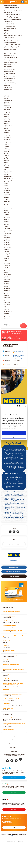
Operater (6, 265)
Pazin (5, 148)
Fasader (6, 231)
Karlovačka (6, 60)
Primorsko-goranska (8, 73)
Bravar (5, 219)
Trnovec (6, 183)
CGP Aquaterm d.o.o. (9, 713)
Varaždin (6, 187)
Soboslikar (6, 288)
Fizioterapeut (7, 233)
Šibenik (5, 181)
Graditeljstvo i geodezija (9, 16)
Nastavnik (6, 260)
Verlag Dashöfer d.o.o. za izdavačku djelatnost (13, 685)
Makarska (6, 134)
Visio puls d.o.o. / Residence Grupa (10, 679)
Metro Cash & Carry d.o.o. (18, 351)
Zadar (5, 199)
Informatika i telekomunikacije (10, 17)
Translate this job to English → (15, 571)
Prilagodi (13, 437)
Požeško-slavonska (8, 71)
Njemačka (6, 139)
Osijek (5, 146)
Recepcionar (7, 277)
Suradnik (6, 299)
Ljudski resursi (7, 21)
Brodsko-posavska (8, 55)
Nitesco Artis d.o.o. (12, 695)
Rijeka (5, 160)
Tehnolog (6, 304)
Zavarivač (6, 316)
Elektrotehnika (7, 12)
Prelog (5, 157)
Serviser (6, 283)
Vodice (5, 192)
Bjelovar (6, 98)
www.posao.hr (5, 339)
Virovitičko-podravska (9, 82)
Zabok (5, 197)
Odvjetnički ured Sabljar (9, 626)
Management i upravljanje (9, 23)
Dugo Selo (6, 109)
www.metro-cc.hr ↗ (14, 560)
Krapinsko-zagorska (8, 64)
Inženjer (6, 239)
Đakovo (5, 111)
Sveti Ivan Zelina (7, 178)
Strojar (5, 295)
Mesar (5, 256)
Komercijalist (7, 242)
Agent (5, 210)
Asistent (6, 214)
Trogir (5, 185)
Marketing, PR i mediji (9, 24)
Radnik (5, 276)
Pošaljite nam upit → (14, 835)
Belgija (5, 96)
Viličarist (6, 307)
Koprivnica (6, 121)
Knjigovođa (6, 240)
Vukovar (6, 195)
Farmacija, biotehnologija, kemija (11, 14)
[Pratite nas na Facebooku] (7, 761)
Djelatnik (6, 223)
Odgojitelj (6, 263)
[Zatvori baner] (25, 406)
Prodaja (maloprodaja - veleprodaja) (12, 35)
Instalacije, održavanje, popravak (11, 19)
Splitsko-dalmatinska (8, 78)
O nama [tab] (23, 410)
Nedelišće (6, 135)
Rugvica (6, 164)
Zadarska (6, 85)
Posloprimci (7, 325)
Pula (5, 158)
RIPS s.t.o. (13, 670)
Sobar (5, 286)
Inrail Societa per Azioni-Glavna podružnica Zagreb (12, 719)
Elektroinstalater (7, 230)
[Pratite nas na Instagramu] (16, 761)
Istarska (6, 59)
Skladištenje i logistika (9, 39)
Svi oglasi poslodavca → (14, 567)
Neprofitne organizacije (9, 28)
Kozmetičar (6, 247)
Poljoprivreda (7, 32)
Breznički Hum (7, 100)
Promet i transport (8, 37)
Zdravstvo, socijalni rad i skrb (10, 47)
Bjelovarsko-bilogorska (9, 53)
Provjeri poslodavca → (14, 576)
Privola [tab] (5, 410)
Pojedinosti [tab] (14, 410)
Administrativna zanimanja (10, 5)
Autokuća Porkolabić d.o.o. (11, 655)
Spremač (6, 292)
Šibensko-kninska (8, 75)
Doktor (5, 224)
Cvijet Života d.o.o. (11, 665)
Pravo (5, 33)
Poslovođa (6, 270)
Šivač (5, 300)
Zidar (5, 318)
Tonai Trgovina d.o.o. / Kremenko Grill (11, 621)
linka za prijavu (19, 517)
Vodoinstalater (7, 311)
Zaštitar (5, 315)
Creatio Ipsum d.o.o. (10, 617)
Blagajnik (6, 217)
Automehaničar (7, 216)
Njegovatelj (6, 261)
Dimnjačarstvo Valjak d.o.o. (9, 730)
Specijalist (6, 290)
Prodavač (6, 272)
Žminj (5, 204)
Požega (5, 155)
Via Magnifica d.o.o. (14, 725)
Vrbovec (6, 194)
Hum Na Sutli (7, 112)
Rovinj (5, 162)
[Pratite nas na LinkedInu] (12, 761)
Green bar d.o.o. (6, 646)
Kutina (5, 128)
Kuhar (5, 249)
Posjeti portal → (14, 777)
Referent (6, 279)
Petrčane (6, 149)
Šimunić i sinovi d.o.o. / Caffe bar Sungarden (12, 704)
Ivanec (5, 114)
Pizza (5, 267)
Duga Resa (6, 107)
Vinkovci (6, 190)
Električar (6, 228)
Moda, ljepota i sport (8, 26)
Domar (5, 226)
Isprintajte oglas (15, 544)
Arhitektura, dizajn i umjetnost (10, 7)
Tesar (5, 306)
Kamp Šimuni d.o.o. (7, 660)
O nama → (14, 827)
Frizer (5, 235)
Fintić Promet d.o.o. (9, 674)
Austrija (5, 95)
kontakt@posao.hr (6, 821)
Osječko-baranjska (8, 69)
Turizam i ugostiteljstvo (9, 42)
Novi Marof (6, 142)
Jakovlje (6, 116)
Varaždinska (7, 80)
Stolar (5, 293)
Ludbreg (6, 132)
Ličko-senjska (7, 66)
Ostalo (5, 30)
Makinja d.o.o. (9, 651)
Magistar (6, 253)
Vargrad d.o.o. (14, 636)
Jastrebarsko (7, 118)
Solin (5, 172)
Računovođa (7, 274)
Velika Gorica (7, 188)
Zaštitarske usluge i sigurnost (10, 46)
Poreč (5, 153)
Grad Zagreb (7, 87)
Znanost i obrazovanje (9, 49)
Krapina (6, 123)
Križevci (6, 126)
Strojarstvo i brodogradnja (10, 40)
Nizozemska (6, 137)
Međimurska (7, 67)
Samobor (6, 165)
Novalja (5, 141)
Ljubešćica (6, 130)
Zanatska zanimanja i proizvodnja (11, 44)
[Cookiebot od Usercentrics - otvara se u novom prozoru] (17, 406)
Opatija (5, 144)
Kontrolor (6, 246)
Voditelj (5, 309)
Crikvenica (6, 102)
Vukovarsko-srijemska (9, 83)
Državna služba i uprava (9, 9)
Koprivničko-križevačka (9, 62)
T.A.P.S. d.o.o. (11, 612)
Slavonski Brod (7, 171)
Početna (6, 324)
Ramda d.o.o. (6, 690)
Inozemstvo (6, 90)
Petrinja (5, 151)
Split (5, 174)
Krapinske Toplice (8, 125)
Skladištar (6, 284)
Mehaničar (6, 254)
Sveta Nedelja (7, 176)
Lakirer (5, 251)
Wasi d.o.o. (6, 641)
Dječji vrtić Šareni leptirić (11, 699)
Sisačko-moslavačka (8, 76)
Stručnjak (6, 297)
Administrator (7, 208)
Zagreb (5, 201)
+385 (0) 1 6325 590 (7, 822)
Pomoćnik (6, 269)
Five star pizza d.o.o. (8, 709)
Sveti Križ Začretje (8, 180)
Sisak (5, 169)
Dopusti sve (14, 433)
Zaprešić (6, 203)
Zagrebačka (6, 89)
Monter (5, 258)
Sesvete (6, 167)
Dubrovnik (6, 105)
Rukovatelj (6, 281)
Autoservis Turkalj (12, 631)
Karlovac (6, 119)
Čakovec (6, 103)
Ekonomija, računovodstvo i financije (12, 10)
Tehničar (6, 302)
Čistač (5, 221)
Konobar (6, 244)
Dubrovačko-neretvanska (9, 57)
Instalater (6, 237)
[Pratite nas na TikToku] (20, 760)
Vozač (5, 313)
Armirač (6, 212)
